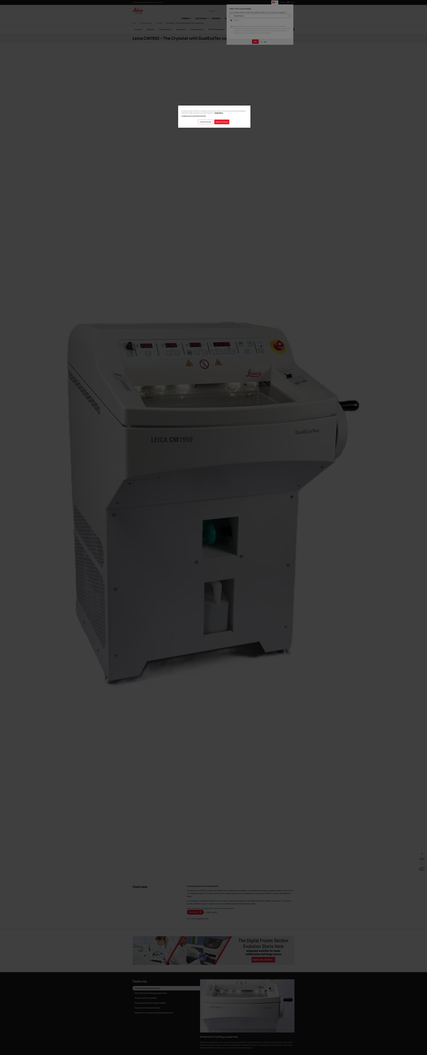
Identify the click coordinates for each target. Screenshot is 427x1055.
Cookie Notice (218, 113)
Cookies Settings (205, 122)
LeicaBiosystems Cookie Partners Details (193, 116)
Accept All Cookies (222, 122)
